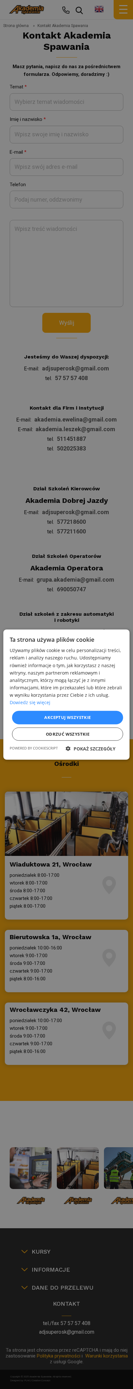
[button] (91, 748)
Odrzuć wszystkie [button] (67, 734)
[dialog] (66, 694)
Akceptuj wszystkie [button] (67, 717)
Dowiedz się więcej (30, 702)
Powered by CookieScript (34, 747)
